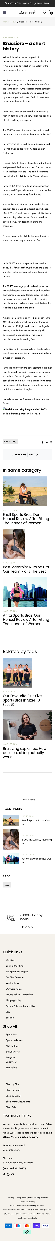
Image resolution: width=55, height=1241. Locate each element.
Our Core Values (14, 989)
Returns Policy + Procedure (19, 994)
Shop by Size (12, 1084)
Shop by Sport (13, 1090)
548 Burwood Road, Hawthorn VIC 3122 (19, 1213)
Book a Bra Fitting (14, 965)
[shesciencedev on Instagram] (8, 1174)
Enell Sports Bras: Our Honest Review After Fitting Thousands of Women (26, 519)
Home (6, 21)
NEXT (32, 454)
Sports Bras (11, 1034)
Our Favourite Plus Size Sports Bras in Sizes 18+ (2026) (22, 700)
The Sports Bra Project (17, 971)
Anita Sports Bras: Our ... (36, 860)
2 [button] (26, 927)
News (13, 21)
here (17, 1150)
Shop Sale (11, 1107)
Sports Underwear (14, 1040)
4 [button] (32, 927)
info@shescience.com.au (17, 1209)
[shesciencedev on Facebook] (4, 1174)
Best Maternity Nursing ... (37, 841)
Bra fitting (10, 441)
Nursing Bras (12, 1046)
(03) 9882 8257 (37, 1209)
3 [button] (29, 927)
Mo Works (40, 1205)
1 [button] (22, 927)
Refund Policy (33, 1197)
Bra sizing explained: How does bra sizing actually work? (24, 753)
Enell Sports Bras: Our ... (36, 822)
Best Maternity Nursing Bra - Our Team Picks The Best (27, 569)
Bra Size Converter (15, 977)
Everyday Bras (13, 1051)
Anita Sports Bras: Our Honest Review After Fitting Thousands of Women (26, 619)
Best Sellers (11, 1067)
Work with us (12, 983)
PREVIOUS (20, 454)
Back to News (29, 799)
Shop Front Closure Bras (18, 1101)
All (7, 884)
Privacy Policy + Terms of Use (20, 1006)
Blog (8, 1012)
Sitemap (10, 1017)
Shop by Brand (13, 1096)
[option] (27, 918)
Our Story (10, 960)
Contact (10, 1197)
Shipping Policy (13, 1000)
